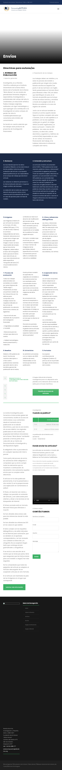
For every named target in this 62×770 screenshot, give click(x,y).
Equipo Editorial (29, 629)
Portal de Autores (54, 2)
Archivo (27, 616)
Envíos (27, 620)
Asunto (35, 533)
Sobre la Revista (29, 612)
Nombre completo (38, 516)
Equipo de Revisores (30, 625)
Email (34, 525)
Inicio (26, 608)
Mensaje (35, 541)
